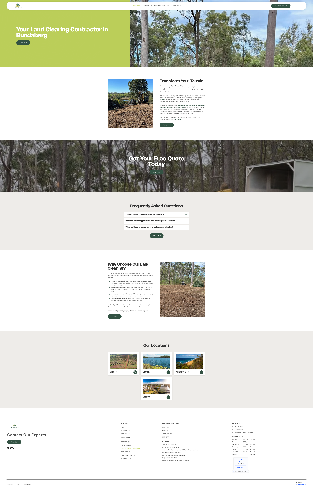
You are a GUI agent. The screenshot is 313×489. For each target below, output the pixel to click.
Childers (162, 99)
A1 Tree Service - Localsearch (241, 463)
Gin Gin (146, 372)
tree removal (182, 105)
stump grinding (192, 105)
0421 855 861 (178, 119)
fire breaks (201, 105)
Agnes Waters (183, 372)
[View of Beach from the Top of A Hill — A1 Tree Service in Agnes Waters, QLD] (189, 361)
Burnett (146, 397)
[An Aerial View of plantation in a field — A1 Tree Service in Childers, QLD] (123, 361)
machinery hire (180, 107)
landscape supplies (166, 107)
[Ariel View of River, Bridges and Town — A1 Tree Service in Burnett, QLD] (156, 386)
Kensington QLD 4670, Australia (243, 432)
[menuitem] (137, 5)
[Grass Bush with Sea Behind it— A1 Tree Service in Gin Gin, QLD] (156, 361)
